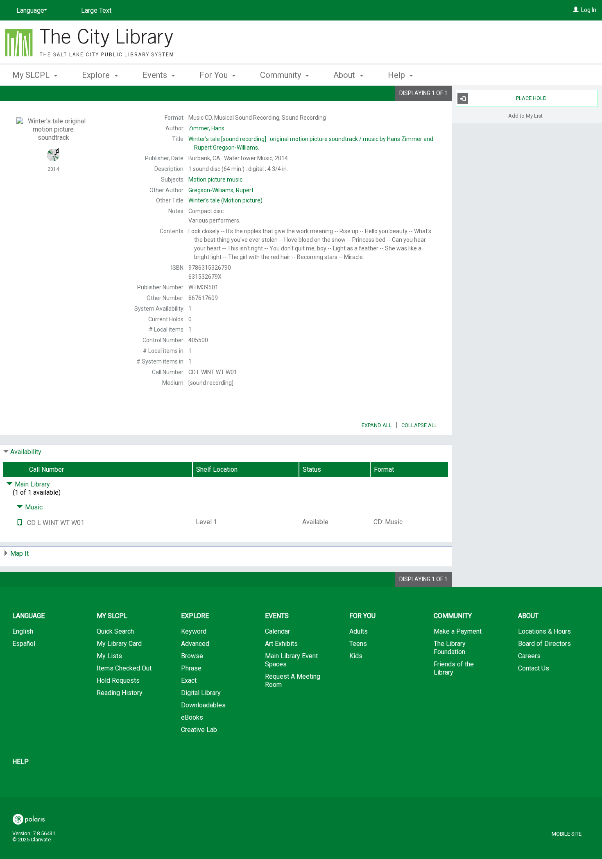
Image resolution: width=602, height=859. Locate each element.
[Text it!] (19, 523)
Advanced (195, 644)
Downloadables (203, 705)
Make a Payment (458, 631)
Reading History (120, 693)
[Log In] (576, 10)
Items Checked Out (124, 668)
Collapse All (419, 425)
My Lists (109, 656)
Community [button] (281, 75)
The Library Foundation (450, 648)
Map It (19, 553)
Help (20, 762)
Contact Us (533, 668)
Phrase (191, 668)
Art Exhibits (281, 644)
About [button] (345, 75)
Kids (355, 656)
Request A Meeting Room (292, 681)
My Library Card (119, 644)
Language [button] (28, 616)
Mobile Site (567, 834)
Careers (529, 656)
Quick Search (115, 631)
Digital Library (201, 693)
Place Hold (531, 98)
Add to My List (525, 115)
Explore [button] (97, 75)
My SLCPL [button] (32, 75)
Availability (25, 452)
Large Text (96, 10)
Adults (358, 631)
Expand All (377, 425)
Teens (358, 644)
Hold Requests (118, 680)
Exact (189, 680)
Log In (588, 10)
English (22, 631)
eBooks (192, 717)
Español (23, 644)
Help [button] (397, 75)
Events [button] (156, 75)
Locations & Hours (544, 631)
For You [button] (214, 75)
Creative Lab (199, 730)
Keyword (193, 631)
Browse (192, 656)
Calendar (277, 631)
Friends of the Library (454, 668)
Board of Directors (544, 644)
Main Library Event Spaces (291, 660)
